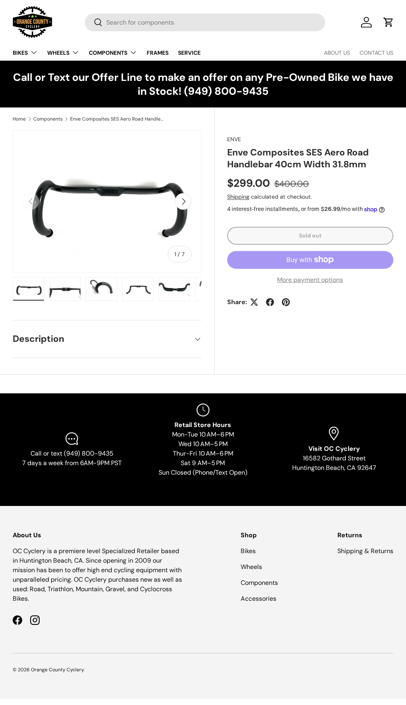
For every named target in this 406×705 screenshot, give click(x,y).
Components (48, 119)
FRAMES (158, 52)
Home (19, 119)
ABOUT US (337, 52)
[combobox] (205, 22)
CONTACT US (376, 52)
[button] (388, 22)
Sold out (310, 235)
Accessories (258, 598)
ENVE (234, 139)
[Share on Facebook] (270, 302)
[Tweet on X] (254, 302)
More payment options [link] (310, 280)
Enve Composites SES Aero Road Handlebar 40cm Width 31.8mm (117, 119)
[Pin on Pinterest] (286, 302)
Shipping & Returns (365, 551)
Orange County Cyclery (57, 670)
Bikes (248, 551)
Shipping (238, 196)
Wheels (251, 567)
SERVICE (189, 52)
